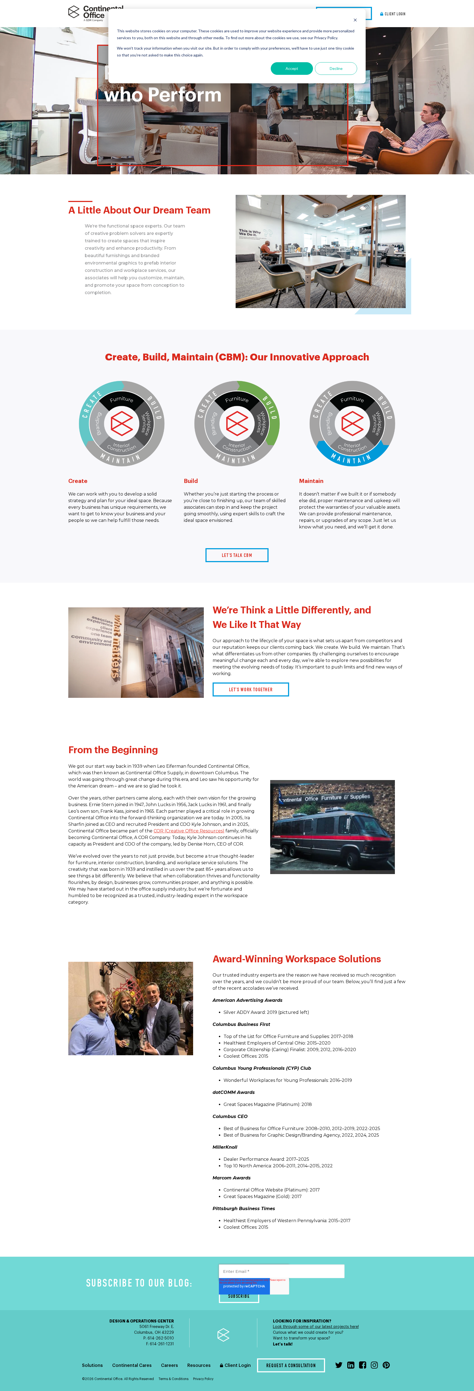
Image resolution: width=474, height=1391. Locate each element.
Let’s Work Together (251, 690)
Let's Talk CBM (237, 555)
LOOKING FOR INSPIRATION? (302, 1321)
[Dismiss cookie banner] (355, 20)
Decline (336, 68)
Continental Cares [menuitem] (132, 1365)
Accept (292, 68)
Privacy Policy (203, 1379)
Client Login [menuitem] (395, 14)
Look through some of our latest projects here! (316, 1327)
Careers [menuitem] (169, 1365)
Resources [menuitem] (199, 1365)
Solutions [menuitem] (92, 1365)
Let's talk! (283, 1344)
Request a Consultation (291, 1366)
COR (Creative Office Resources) (189, 831)
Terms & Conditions (173, 1379)
